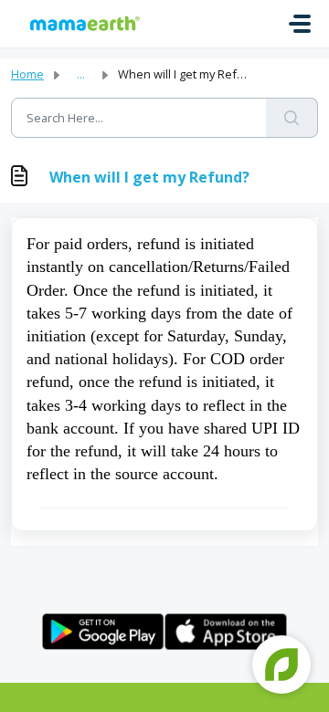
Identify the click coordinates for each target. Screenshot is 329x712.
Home (27, 74)
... (81, 74)
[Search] (292, 118)
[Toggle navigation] (299, 23)
